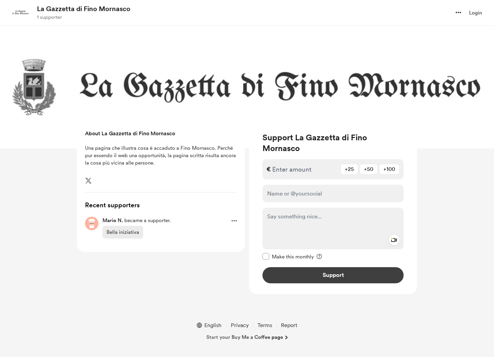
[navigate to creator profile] (20, 12)
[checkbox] (288, 256)
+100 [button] (389, 169)
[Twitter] (88, 180)
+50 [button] (368, 169)
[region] (333, 207)
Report (289, 325)
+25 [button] (349, 169)
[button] (458, 12)
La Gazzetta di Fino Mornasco (83, 9)
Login (475, 13)
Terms (264, 325)
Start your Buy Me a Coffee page (244, 337)
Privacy (240, 325)
